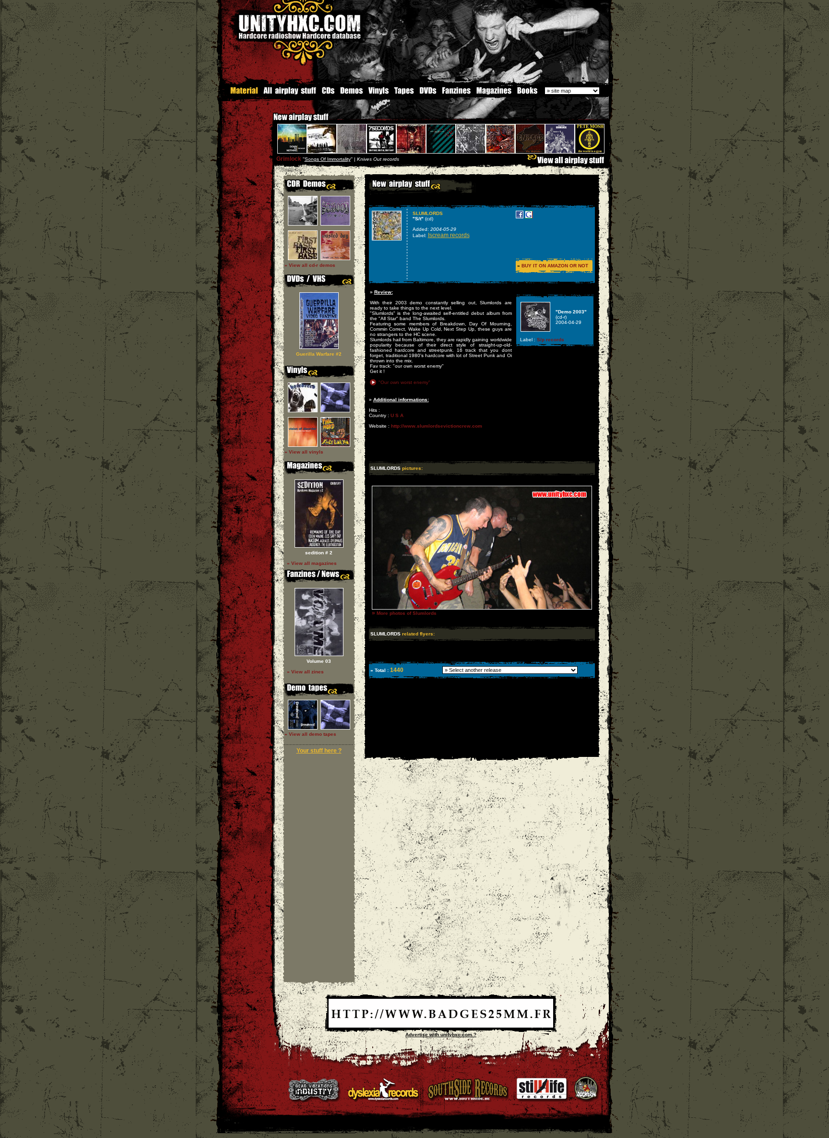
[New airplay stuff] (268, 121)
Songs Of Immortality (328, 159)
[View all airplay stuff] (568, 162)
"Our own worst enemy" (404, 382)
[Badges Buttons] (441, 1026)
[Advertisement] (481, 750)
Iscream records (449, 235)
